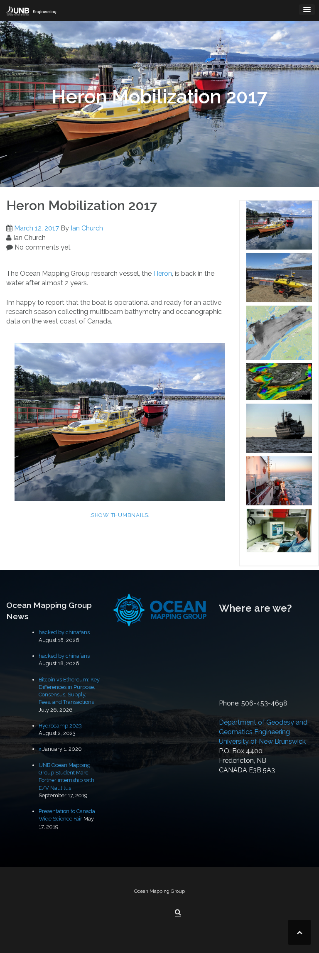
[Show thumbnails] (119, 515)
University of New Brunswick (262, 741)
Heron (162, 273)
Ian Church (87, 228)
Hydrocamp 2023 (60, 726)
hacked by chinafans (64, 632)
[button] (178, 912)
